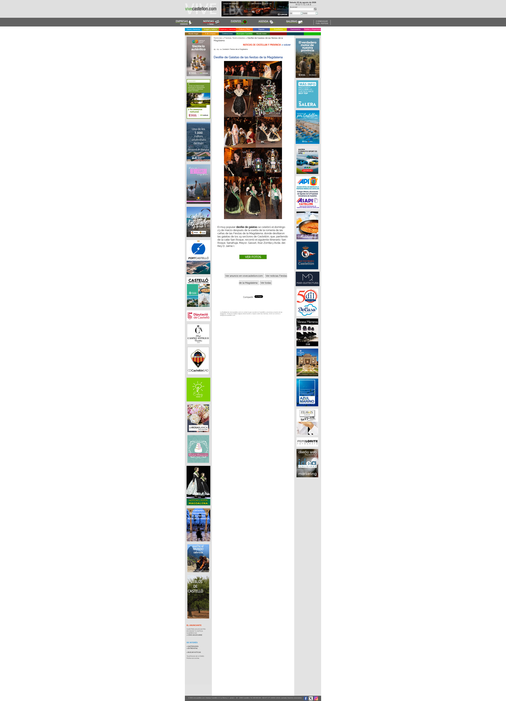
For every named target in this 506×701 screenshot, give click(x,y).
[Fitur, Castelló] (198, 239)
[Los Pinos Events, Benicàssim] (307, 378)
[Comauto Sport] (307, 175)
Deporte (261, 29)
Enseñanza (278, 29)
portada (284, 698)
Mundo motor (261, 34)
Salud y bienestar (193, 29)
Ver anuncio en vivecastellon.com (244, 275)
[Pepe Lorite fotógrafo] (307, 448)
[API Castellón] (308, 210)
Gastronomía (295, 29)
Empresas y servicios (227, 29)
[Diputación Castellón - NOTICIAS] (198, 323)
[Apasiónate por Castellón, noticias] (308, 145)
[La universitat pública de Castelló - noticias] (198, 163)
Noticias (218, 38)
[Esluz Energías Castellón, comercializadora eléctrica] (198, 403)
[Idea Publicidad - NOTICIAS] (307, 479)
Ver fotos (253, 257)
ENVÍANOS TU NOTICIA (195, 631)
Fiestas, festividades (234, 38)
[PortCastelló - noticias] (198, 276)
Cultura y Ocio (244, 29)
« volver (286, 44)
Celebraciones (227, 34)
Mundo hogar (193, 34)
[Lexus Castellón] (255, 16)
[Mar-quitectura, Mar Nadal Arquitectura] (308, 287)
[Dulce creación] (198, 465)
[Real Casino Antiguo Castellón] (198, 346)
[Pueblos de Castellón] (198, 620)
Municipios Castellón (244, 34)
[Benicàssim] (198, 206)
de (291, 13)
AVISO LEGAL (275, 698)
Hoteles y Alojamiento (312, 29)
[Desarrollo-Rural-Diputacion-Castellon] (308, 79)
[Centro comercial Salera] (307, 109)
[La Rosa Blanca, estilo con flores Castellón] (198, 434)
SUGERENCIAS (192, 633)
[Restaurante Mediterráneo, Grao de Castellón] (307, 241)
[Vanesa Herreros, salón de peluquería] (307, 347)
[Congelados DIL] (307, 317)
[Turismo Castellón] (198, 309)
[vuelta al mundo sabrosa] (198, 574)
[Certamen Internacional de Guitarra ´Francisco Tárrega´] (198, 543)
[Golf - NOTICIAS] (198, 121)
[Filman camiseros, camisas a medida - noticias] (307, 436)
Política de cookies (193, 658)
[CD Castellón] (198, 377)
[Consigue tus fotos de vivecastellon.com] (322, 24)
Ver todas (266, 282)
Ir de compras (210, 34)
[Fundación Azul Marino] (307, 408)
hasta (305, 13)
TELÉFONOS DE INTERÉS (195, 656)
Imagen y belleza (210, 29)
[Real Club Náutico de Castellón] (307, 271)
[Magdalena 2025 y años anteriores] (198, 507)
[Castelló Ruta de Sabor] (198, 78)
